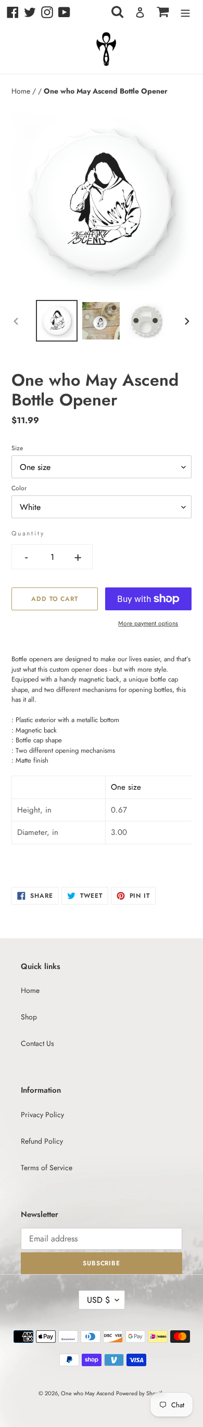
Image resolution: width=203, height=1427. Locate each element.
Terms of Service (46, 1167)
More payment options (148, 623)
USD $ (98, 1300)
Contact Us (37, 1043)
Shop (29, 1017)
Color (19, 488)
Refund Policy (42, 1141)
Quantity (27, 533)
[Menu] (185, 12)
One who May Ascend (87, 1393)
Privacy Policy (42, 1114)
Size (17, 448)
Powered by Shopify (140, 1393)
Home (21, 91)
